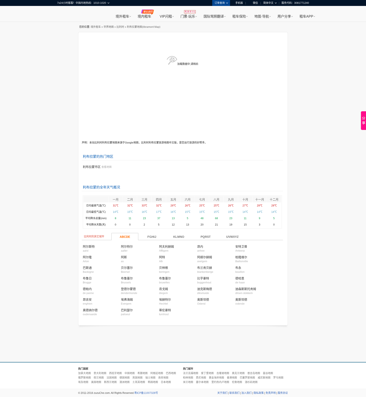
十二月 (274, 199)
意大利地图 (100, 373)
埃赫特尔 (165, 299)
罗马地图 (278, 377)
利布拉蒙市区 (92, 167)
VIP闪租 (166, 16)
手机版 (239, 2)
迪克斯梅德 (204, 289)
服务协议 (283, 392)
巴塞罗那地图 (247, 377)
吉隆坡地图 (222, 373)
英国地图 (137, 377)
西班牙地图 (115, 373)
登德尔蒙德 (128, 289)
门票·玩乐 (187, 16)
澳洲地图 (124, 382)
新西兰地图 (110, 382)
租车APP (306, 16)
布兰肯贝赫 (204, 267)
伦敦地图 (237, 382)
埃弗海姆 (127, 299)
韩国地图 (153, 382)
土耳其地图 (138, 382)
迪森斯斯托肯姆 (245, 289)
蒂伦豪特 (165, 310)
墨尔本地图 (202, 382)
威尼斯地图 (264, 377)
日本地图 (166, 382)
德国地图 (124, 377)
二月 (130, 199)
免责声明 (271, 392)
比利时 (120, 26)
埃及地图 (83, 382)
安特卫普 (241, 246)
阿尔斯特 (89, 246)
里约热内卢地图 (220, 382)
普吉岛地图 (253, 373)
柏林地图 (188, 377)
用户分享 (284, 16)
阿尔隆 (87, 257)
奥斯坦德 (203, 299)
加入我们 (246, 392)
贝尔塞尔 (127, 267)
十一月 (259, 199)
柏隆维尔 (241, 257)
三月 (144, 199)
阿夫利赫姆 (166, 246)
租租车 (62, 14)
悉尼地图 (201, 377)
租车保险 (239, 16)
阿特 (162, 257)
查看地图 (106, 167)
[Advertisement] (183, 344)
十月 (245, 199)
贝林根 (163, 267)
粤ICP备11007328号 (146, 392)
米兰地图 (188, 382)
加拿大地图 (84, 373)
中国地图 (130, 373)
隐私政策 (259, 392)
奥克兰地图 (238, 373)
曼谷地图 (268, 373)
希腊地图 (142, 373)
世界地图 (109, 26)
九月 (231, 199)
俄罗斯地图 (84, 377)
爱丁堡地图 (207, 373)
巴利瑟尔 (127, 310)
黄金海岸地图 (216, 377)
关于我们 (222, 392)
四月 (159, 199)
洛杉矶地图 (251, 382)
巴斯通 (87, 267)
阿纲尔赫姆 (204, 257)
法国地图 (112, 377)
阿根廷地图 (156, 373)
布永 (238, 267)
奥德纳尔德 (90, 310)
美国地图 (96, 382)
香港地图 (232, 377)
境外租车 (122, 16)
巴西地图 (171, 373)
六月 (188, 199)
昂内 (200, 246)
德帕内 (87, 289)
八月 (216, 199)
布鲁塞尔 (127, 278)
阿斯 (124, 257)
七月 (202, 199)
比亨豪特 (203, 278)
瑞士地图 (150, 377)
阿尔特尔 (127, 246)
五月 (173, 199)
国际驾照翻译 (214, 16)
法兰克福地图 (190, 373)
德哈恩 (239, 278)
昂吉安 (87, 299)
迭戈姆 (163, 289)
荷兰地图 (99, 377)
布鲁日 (87, 278)
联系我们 (234, 392)
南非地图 (163, 377)
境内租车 (144, 16)
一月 (116, 199)
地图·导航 (261, 16)
